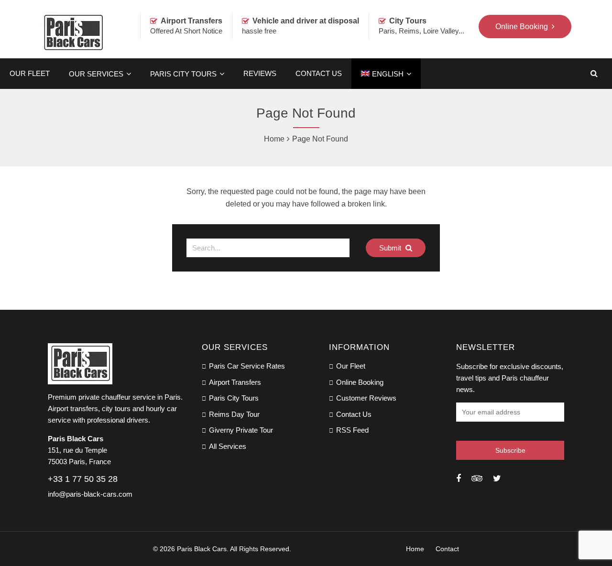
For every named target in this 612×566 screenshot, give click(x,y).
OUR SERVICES (96, 74)
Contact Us (318, 73)
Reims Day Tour (234, 414)
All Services (227, 446)
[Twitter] (497, 478)
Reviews (259, 73)
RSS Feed (352, 430)
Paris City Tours (183, 74)
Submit (391, 248)
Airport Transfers (235, 382)
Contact (447, 549)
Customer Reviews (366, 398)
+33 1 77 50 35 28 (83, 479)
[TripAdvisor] (476, 478)
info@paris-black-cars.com (90, 494)
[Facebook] (458, 478)
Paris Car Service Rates (247, 366)
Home (274, 139)
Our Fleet (30, 73)
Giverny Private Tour (241, 430)
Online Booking (359, 382)
